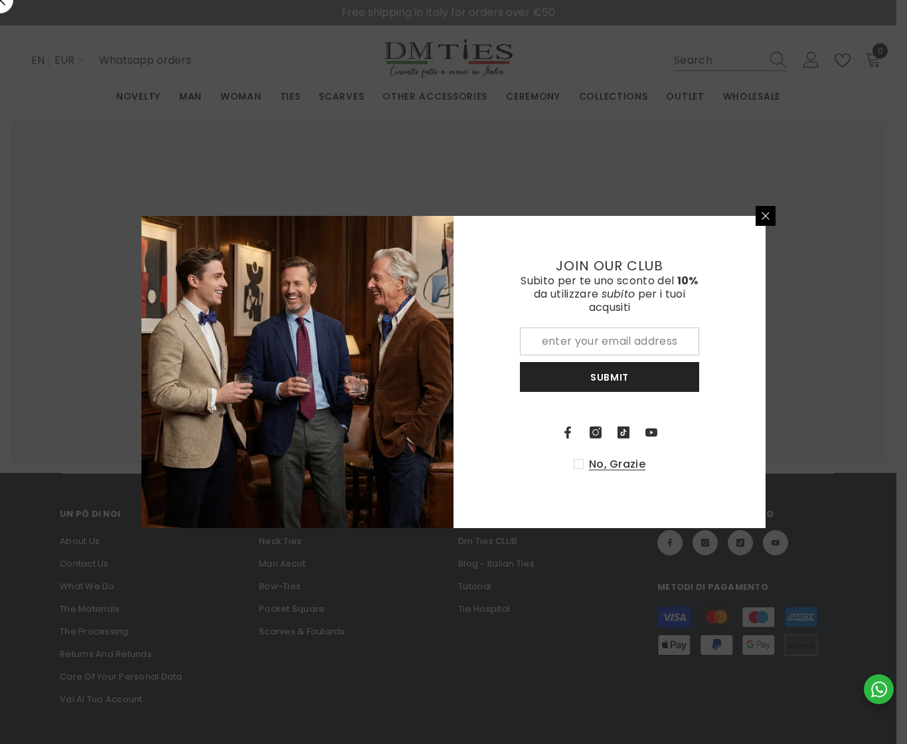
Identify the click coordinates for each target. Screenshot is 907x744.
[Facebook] (568, 432)
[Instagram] (596, 432)
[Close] (766, 216)
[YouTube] (651, 432)
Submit (609, 377)
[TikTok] (623, 432)
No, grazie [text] (617, 464)
